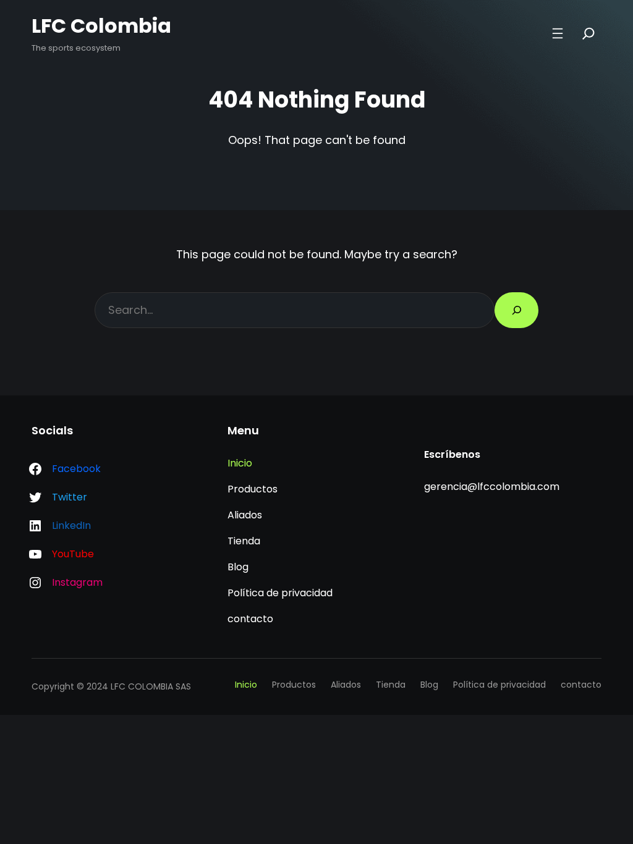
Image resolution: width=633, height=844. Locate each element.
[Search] (588, 33)
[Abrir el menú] (558, 33)
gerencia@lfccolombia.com (491, 486)
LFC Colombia (101, 26)
